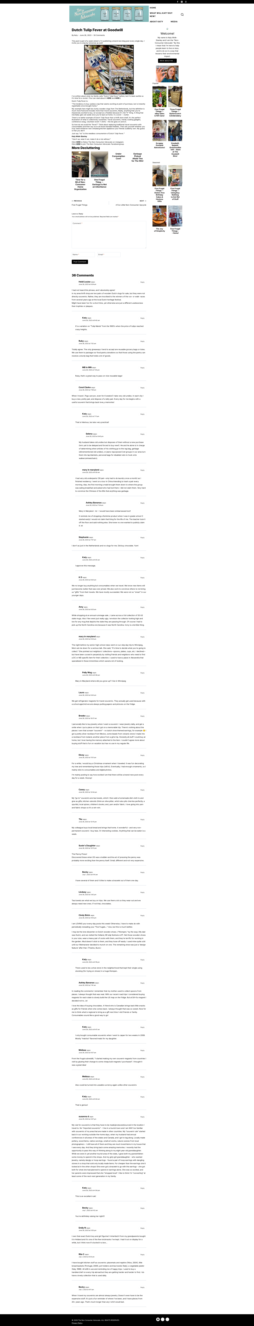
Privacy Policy (77, 1323)
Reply (142, 282)
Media (174, 21)
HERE (78, 144)
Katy (76, 35)
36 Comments (99, 35)
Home (153, 8)
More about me (166, 61)
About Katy (156, 21)
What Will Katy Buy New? (161, 14)
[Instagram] (182, 2)
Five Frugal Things (79, 203)
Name (76, 254)
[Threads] (186, 2)
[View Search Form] (182, 14)
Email (101, 254)
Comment (77, 223)
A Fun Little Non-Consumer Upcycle (131, 203)
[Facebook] (177, 2)
